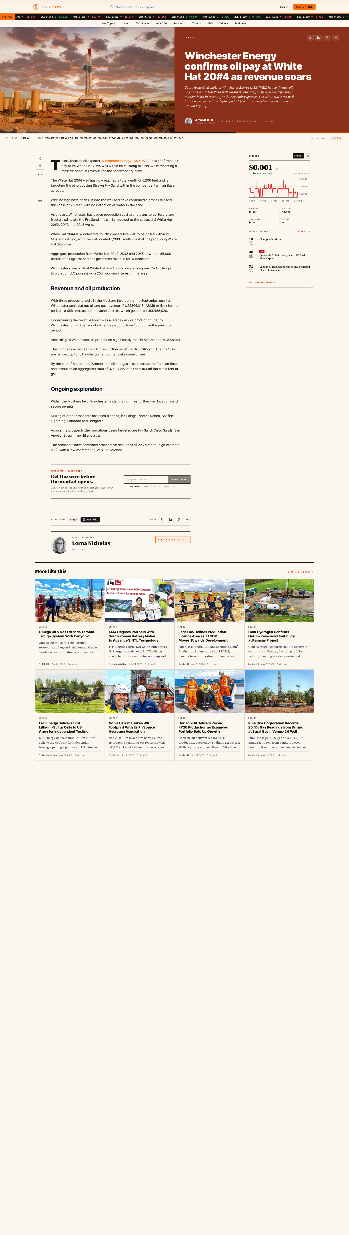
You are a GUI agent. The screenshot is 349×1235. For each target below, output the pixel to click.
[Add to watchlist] (307, 155)
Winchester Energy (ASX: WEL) (126, 161)
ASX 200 (161, 23)
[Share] (40, 158)
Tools (195, 23)
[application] (279, 190)
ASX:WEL (92, 519)
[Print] (40, 165)
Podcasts (241, 23)
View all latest (299, 572)
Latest (125, 23)
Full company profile (262, 282)
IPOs (211, 23)
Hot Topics (108, 23)
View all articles (171, 539)
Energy (73, 519)
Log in (284, 6)
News (14, 138)
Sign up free (304, 6)
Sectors (178, 23)
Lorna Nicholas (204, 119)
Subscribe (179, 479)
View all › (304, 231)
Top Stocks (143, 23)
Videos (224, 23)
